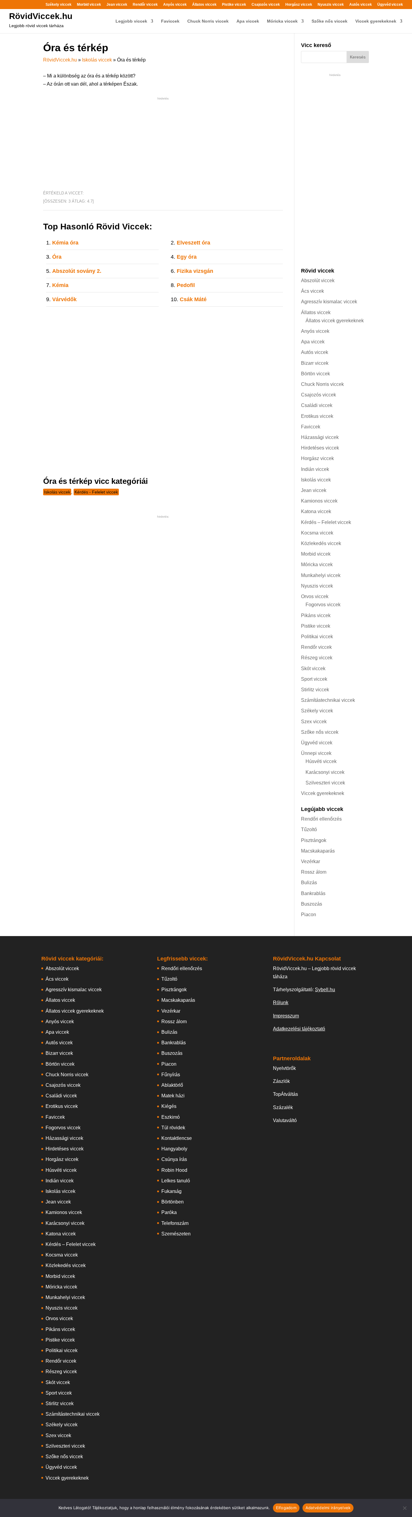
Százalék (283, 1107)
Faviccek (170, 21)
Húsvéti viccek (321, 761)
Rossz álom (313, 872)
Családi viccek (316, 405)
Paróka (169, 1212)
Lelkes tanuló (175, 1180)
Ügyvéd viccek (390, 5)
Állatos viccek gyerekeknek (335, 320)
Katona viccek (316, 511)
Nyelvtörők (284, 1068)
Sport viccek (314, 679)
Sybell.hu (325, 989)
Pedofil (186, 285)
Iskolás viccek (97, 59)
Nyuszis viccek (331, 5)
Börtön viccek (315, 373)
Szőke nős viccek (329, 21)
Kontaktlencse (176, 1138)
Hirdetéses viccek (320, 447)
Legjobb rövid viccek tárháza (36, 25)
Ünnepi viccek (316, 753)
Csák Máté (193, 299)
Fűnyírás (170, 1074)
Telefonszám (175, 1223)
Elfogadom (286, 1507)
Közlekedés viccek (321, 543)
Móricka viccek (282, 21)
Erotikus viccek (317, 416)
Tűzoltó (309, 829)
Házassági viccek (320, 437)
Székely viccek (58, 5)
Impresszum (286, 1015)
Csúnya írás (174, 1159)
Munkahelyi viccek (321, 575)
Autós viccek (360, 5)
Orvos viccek (314, 596)
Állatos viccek (204, 5)
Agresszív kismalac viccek (329, 301)
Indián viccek (315, 469)
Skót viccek (313, 668)
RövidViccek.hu (40, 16)
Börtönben (172, 1201)
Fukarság (171, 1191)
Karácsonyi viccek (325, 772)
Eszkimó (170, 1117)
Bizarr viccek (314, 363)
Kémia (60, 285)
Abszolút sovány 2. (76, 271)
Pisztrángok (313, 840)
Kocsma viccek (317, 532)
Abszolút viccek (317, 280)
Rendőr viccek (145, 5)
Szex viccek (314, 721)
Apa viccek (247, 21)
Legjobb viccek (131, 21)
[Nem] (404, 1508)
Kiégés (168, 1106)
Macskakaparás (318, 850)
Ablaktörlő (172, 1085)
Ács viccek (312, 291)
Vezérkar (310, 861)
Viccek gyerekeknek (375, 21)
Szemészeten (176, 1233)
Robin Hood (174, 1170)
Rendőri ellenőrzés (321, 819)
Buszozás (311, 904)
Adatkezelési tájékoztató (299, 1028)
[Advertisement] (163, 144)
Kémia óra (65, 243)
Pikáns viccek (316, 615)
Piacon (308, 914)
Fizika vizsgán (195, 271)
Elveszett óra (193, 243)
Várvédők (64, 299)
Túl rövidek (173, 1127)
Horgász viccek (298, 5)
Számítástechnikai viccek (328, 700)
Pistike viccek (234, 5)
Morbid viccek (89, 5)
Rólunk (280, 1002)
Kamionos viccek (319, 500)
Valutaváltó (285, 1120)
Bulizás (309, 882)
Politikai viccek (317, 636)
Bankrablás (313, 893)
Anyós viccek (175, 5)
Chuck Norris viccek (208, 21)
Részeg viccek (316, 657)
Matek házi (173, 1095)
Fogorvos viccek (323, 604)
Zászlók (281, 1081)
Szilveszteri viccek (325, 782)
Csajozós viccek (266, 5)
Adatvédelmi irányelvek (328, 1507)
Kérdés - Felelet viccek (96, 492)
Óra (57, 257)
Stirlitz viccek (315, 689)
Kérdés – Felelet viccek (326, 522)
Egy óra (187, 257)
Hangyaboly (174, 1148)
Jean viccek (116, 5)
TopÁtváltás (285, 1094)
